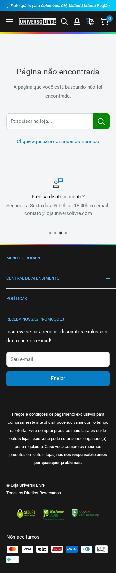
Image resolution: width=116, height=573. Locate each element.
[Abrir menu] (9, 21)
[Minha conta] (77, 21)
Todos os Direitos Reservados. (34, 492)
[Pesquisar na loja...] (101, 121)
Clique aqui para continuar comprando (58, 141)
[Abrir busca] (64, 21)
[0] (104, 21)
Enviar (58, 378)
